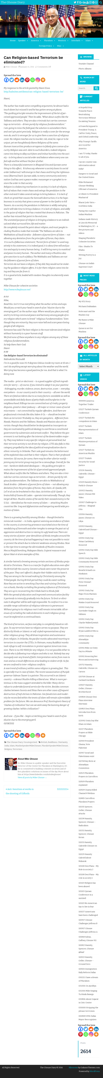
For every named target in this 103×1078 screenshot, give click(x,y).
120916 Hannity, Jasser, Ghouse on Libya (87, 517)
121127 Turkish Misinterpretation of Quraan (88, 441)
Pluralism (48, 40)
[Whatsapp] (32, 80)
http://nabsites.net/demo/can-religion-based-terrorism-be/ (33, 91)
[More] (43, 80)
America (35, 40)
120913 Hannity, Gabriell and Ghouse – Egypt (88, 529)
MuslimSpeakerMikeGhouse (28, 746)
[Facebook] (78, 2)
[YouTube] (87, 2)
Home (13, 40)
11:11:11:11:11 (62, 789)
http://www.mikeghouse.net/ (17, 289)
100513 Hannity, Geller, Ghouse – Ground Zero (86, 960)
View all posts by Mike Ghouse (32, 777)
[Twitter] (75, 2)
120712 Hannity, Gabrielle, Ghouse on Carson (88, 668)
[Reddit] (16, 80)
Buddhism (52, 742)
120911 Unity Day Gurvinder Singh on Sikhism (87, 610)
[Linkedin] (22, 80)
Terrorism (17, 749)
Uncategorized (30, 742)
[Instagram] (90, 2)
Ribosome (73, 1067)
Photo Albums (85, 69)
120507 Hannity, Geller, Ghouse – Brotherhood (86, 688)
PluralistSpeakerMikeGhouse (55, 746)
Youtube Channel (86, 64)
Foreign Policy (45, 46)
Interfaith (75, 40)
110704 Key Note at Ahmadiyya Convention (87, 764)
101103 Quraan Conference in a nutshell (86, 894)
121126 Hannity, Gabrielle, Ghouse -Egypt (87, 473)
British (44, 742)
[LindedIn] (84, 2)
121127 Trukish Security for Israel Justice (87, 461)
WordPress (94, 1071)
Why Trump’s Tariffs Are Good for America (88, 145)
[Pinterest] (93, 2)
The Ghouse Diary (15, 742)
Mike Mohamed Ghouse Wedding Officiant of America (88, 185)
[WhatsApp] (96, 2)
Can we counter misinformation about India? (88, 165)
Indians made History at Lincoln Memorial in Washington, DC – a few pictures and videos (88, 226)
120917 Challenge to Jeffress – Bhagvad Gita (87, 505)
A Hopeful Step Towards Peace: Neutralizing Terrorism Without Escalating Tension (87, 114)
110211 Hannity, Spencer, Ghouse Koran (86, 834)
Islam (88, 40)
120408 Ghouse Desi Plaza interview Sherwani (88, 700)
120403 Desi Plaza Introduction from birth (87, 712)
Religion (8, 749)
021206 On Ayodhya (87, 986)
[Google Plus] (81, 2)
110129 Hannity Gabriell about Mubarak (85, 857)
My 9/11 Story (84, 301)
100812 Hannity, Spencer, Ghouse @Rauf (86, 948)
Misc (59, 46)
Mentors (62, 40)
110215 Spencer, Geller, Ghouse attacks (86, 810)
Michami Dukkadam (87, 306)
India (6, 746)
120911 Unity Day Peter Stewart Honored (86, 582)
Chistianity (62, 742)
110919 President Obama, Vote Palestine (86, 744)
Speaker (22, 40)
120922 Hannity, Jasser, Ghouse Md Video (87, 494)
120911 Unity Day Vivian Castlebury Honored (86, 541)
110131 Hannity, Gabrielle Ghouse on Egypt (88, 845)
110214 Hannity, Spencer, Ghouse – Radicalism (87, 822)
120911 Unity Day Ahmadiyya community (86, 639)
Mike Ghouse (11, 67)
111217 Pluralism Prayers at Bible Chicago (86, 732)
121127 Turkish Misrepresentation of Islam (88, 429)
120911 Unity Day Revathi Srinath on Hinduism (87, 570)
